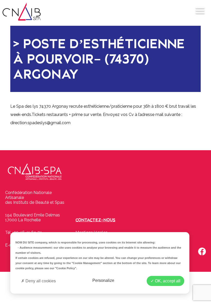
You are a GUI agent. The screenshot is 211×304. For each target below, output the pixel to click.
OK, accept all (167, 281)
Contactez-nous (95, 219)
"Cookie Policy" (65, 268)
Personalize (103, 280)
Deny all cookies (40, 281)
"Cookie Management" (87, 263)
